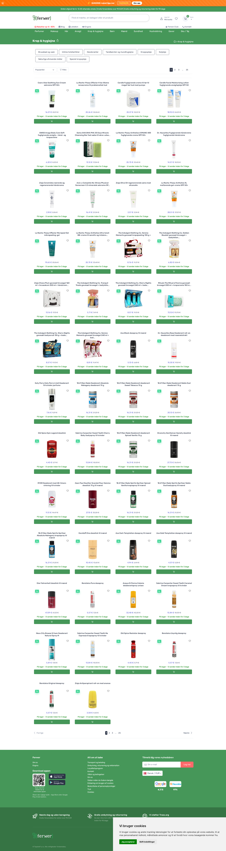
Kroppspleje (146, 52)
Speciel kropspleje (78, 59)
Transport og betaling (96, 762)
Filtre (64, 70)
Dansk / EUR (153, 773)
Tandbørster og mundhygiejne (119, 52)
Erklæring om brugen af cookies (100, 783)
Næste (186, 733)
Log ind (187, 764)
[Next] (191, 70)
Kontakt (188, 27)
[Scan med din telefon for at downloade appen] (40, 780)
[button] (57, 776)
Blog (63, 27)
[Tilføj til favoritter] (67, 90)
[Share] (57, 40)
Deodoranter (92, 52)
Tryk (89, 789)
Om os (35, 762)
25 (187, 70)
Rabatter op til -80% (46, 27)
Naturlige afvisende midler (50, 59)
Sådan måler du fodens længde (100, 780)
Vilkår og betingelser (95, 774)
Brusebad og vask (46, 52)
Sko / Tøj (185, 31)
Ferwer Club (173, 27)
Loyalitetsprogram (95, 768)
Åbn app (137, 3)
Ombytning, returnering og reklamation (103, 765)
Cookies (90, 792)
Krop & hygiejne (185, 41)
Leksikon (74, 27)
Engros (88, 27)
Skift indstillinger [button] (147, 842)
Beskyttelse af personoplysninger (101, 786)
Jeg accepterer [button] (128, 842)
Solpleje (162, 52)
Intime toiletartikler (71, 52)
